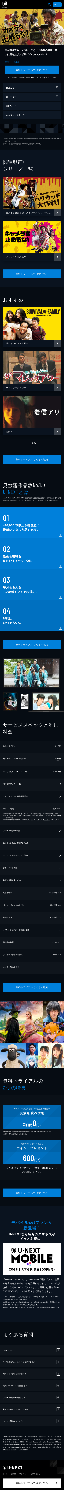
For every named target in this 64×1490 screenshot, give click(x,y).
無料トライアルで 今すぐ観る (32, 70)
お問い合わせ (35, 1473)
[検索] (49, 4)
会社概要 (13, 1473)
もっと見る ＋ (32, 442)
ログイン (57, 5)
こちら (53, 77)
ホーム (5, 1473)
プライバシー (23, 1473)
